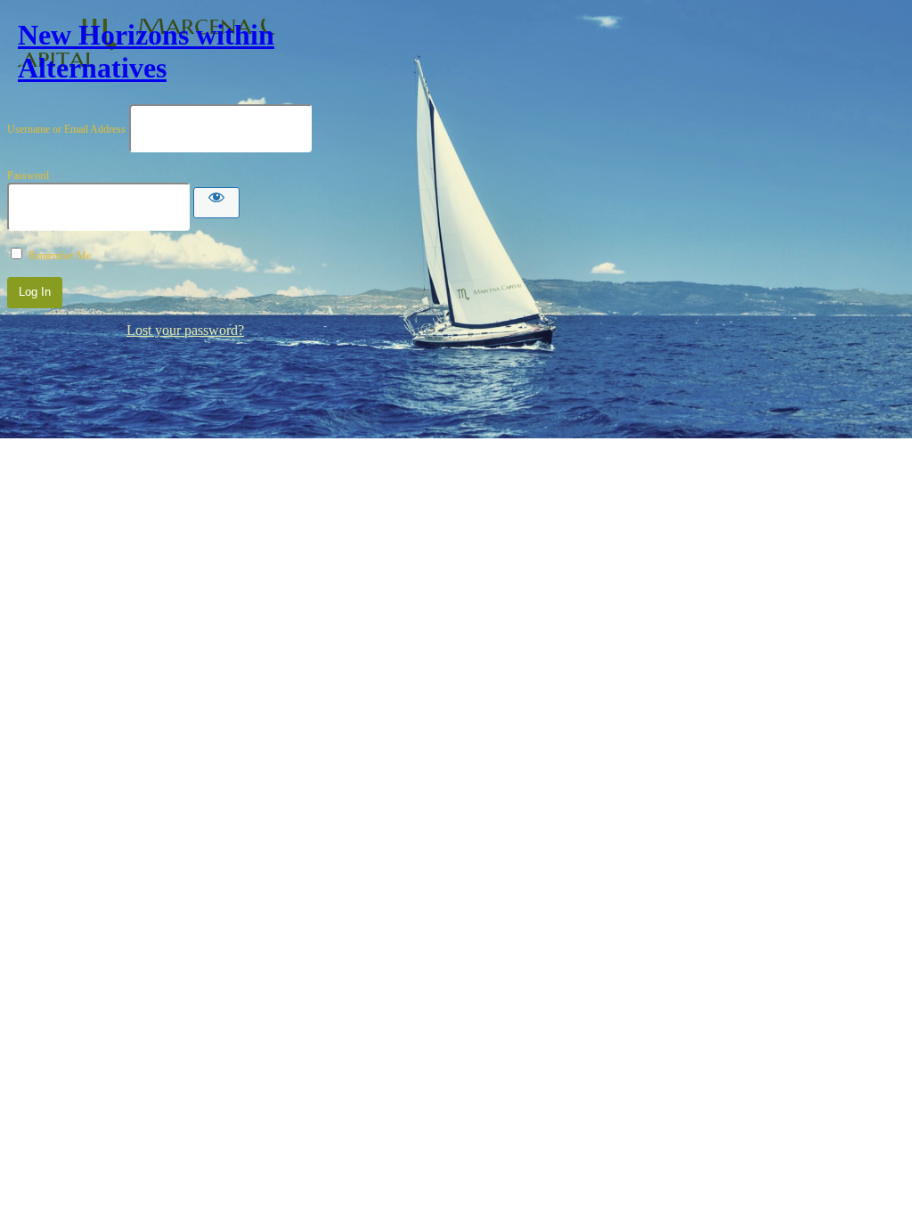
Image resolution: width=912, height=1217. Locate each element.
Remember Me (59, 255)
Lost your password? (185, 330)
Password (28, 175)
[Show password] (216, 202)
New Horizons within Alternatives (146, 51)
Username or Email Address (66, 129)
